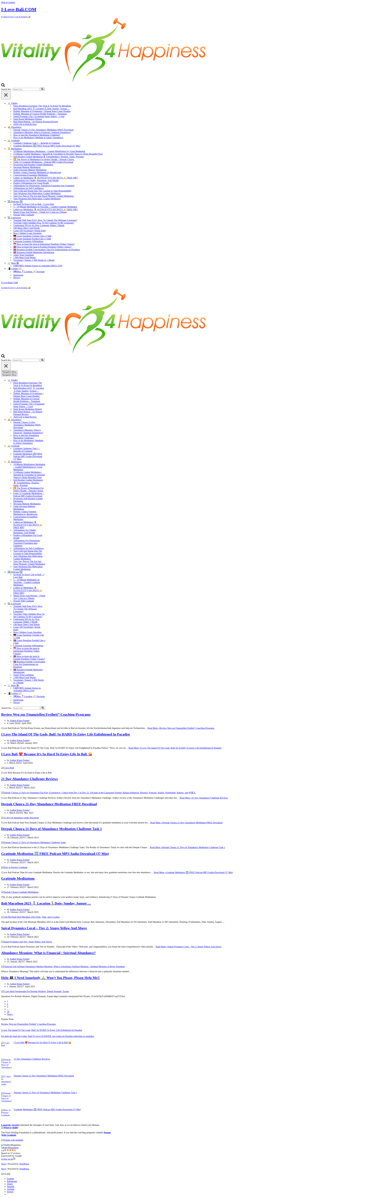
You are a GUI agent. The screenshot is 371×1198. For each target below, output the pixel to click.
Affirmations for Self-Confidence (28, 188)
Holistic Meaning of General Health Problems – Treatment (40, 114)
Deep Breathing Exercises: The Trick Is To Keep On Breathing (42, 106)
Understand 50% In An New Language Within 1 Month (38, 225)
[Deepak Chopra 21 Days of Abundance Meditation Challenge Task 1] (33, 842)
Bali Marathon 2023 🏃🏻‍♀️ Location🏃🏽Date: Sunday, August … (41, 108)
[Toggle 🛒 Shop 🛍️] (52, 685)
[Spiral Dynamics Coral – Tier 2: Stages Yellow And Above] (26, 942)
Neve (3, 1164)
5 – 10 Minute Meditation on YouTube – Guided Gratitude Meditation (45, 207)
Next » (10, 1014)
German (10, 1189)
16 (8, 1011)
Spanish (10, 1186)
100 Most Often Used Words (26, 228)
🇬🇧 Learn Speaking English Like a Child (32, 239)
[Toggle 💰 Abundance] (52, 419)
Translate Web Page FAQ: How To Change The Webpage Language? (45, 220)
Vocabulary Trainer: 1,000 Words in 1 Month (33, 260)
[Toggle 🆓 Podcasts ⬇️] (52, 572)
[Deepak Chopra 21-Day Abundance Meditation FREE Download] (20, 817)
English (10, 1178)
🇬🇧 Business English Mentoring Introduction (33, 252)
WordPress (24, 1164)
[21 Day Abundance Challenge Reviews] (98, 792)
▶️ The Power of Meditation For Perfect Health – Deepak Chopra (43, 159)
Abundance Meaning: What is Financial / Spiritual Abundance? (42, 132)
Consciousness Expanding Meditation (30, 175)
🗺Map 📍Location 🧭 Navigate (29, 271)
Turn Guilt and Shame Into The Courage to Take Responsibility (42, 191)
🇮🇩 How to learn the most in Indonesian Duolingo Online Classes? (43, 244)
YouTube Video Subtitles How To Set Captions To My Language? (43, 223)
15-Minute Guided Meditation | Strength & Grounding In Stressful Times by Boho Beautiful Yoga (58, 154)
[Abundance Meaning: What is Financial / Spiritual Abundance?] (63, 966)
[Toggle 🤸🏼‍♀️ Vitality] (52, 380)
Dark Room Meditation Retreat (27, 119)
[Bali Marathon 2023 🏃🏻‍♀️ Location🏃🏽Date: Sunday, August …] (30, 917)
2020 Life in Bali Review (25, 124)
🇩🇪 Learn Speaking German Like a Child (32, 236)
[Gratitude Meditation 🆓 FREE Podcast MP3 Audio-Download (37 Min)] (14, 867)
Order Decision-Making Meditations (30, 170)
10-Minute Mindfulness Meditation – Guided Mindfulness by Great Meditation (49, 151)
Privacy (16, 277)
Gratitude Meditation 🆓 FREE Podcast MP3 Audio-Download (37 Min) (46, 146)
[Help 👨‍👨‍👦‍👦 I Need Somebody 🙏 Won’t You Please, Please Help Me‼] (35, 991)
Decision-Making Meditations (27, 167)
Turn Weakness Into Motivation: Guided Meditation (37, 193)
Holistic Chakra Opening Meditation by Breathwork (37, 172)
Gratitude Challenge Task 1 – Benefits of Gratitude (36, 143)
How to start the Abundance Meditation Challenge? (36, 135)
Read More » (181, 728)
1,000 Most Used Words (24, 257)
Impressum (18, 275)
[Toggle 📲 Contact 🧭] (52, 693)
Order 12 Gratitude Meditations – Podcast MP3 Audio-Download (43, 162)
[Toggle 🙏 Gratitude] (52, 446)
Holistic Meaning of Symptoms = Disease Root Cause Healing (42, 111)
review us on (7, 1159)
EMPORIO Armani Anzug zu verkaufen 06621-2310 (37, 265)
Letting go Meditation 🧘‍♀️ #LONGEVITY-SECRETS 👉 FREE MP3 (45, 178)
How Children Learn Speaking (27, 233)
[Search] (3, 86)
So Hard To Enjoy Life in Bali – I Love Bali (33, 204)
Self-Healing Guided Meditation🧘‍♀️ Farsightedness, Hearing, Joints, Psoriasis (48, 156)
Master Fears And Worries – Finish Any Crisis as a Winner (40, 212)
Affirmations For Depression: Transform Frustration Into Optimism (43, 185)
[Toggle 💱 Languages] (52, 603)
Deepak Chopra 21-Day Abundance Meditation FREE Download (43, 130)
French (10, 1191)
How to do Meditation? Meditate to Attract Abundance (38, 137)
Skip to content (8, 2)
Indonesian (12, 1181)
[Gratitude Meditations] (19, 892)
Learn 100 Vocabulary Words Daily (29, 230)
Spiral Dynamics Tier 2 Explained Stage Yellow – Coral (38, 116)
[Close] (6, 95)
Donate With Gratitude (23, 214)
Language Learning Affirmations (28, 241)
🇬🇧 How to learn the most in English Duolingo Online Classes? (42, 247)
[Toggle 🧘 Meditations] (52, 462)
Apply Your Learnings (23, 255)
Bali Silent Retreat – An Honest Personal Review (35, 121)
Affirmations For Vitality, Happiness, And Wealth (36, 180)
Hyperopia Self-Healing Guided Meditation (33, 164)
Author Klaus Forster (19, 720)
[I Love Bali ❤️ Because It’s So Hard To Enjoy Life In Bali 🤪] (7, 768)
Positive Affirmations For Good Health (31, 183)
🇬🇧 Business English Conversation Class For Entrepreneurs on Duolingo (46, 249)
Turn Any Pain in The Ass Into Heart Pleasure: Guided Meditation (43, 196)
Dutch (10, 1184)
